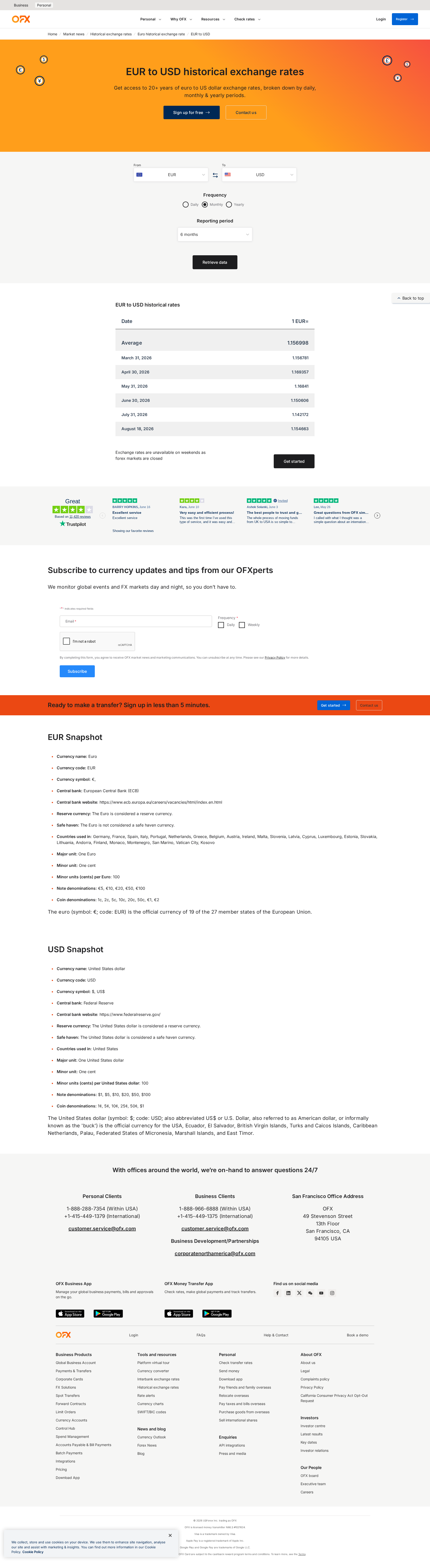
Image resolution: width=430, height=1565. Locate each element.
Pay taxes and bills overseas (242, 1404)
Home (52, 34)
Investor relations (314, 1450)
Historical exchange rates (111, 34)
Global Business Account (76, 1362)
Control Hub (65, 1428)
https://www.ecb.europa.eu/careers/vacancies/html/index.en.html (161, 802)
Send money (229, 1371)
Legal (305, 1371)
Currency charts (150, 1404)
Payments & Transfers (73, 1371)
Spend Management (72, 1436)
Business (21, 5)
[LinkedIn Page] (288, 1293)
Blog (141, 1453)
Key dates (309, 1442)
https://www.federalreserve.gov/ (130, 1014)
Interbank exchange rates (158, 1379)
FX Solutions (66, 1387)
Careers (307, 1492)
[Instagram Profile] (332, 1293)
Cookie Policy (33, 1552)
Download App (68, 1477)
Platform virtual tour (153, 1362)
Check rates (244, 19)
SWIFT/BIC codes (151, 1412)
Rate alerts (146, 1395)
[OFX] (21, 19)
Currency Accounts (71, 1420)
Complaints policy (315, 1379)
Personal (44, 5)
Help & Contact (276, 1335)
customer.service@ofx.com (102, 1229)
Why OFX (178, 19)
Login (133, 1335)
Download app (231, 1379)
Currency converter (153, 1371)
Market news (73, 34)
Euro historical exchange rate (161, 34)
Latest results (311, 1434)
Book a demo (357, 1335)
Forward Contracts (71, 1404)
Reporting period (215, 220)
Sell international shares (238, 1420)
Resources (210, 19)
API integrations (232, 1445)
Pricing (61, 1469)
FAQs (201, 1335)
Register (402, 19)
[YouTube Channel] (321, 1293)
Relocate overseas (234, 1395)
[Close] (170, 1535)
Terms (302, 1554)
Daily (195, 204)
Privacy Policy (275, 657)
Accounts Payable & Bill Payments (83, 1445)
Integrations (65, 1461)
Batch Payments (69, 1453)
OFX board (310, 1475)
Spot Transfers (68, 1395)
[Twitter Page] (299, 1293)
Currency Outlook (151, 1437)
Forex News (147, 1445)
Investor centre (313, 1426)
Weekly (254, 625)
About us (308, 1362)
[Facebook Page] (277, 1293)
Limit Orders (66, 1412)
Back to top (413, 298)
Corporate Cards (69, 1379)
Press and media (232, 1453)
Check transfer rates (235, 1362)
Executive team (313, 1484)
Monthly (216, 204)
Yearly (239, 204)
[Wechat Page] (310, 1293)
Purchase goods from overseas (244, 1412)
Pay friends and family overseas (245, 1387)
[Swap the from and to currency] (215, 175)
